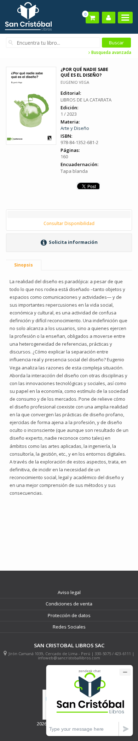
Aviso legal (69, 592)
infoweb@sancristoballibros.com (69, 657)
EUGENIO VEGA (75, 82)
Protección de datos (69, 615)
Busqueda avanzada (110, 52)
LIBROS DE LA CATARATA (86, 100)
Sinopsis (23, 265)
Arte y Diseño (75, 128)
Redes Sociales (69, 627)
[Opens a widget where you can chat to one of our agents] (90, 700)
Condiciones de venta (69, 603)
